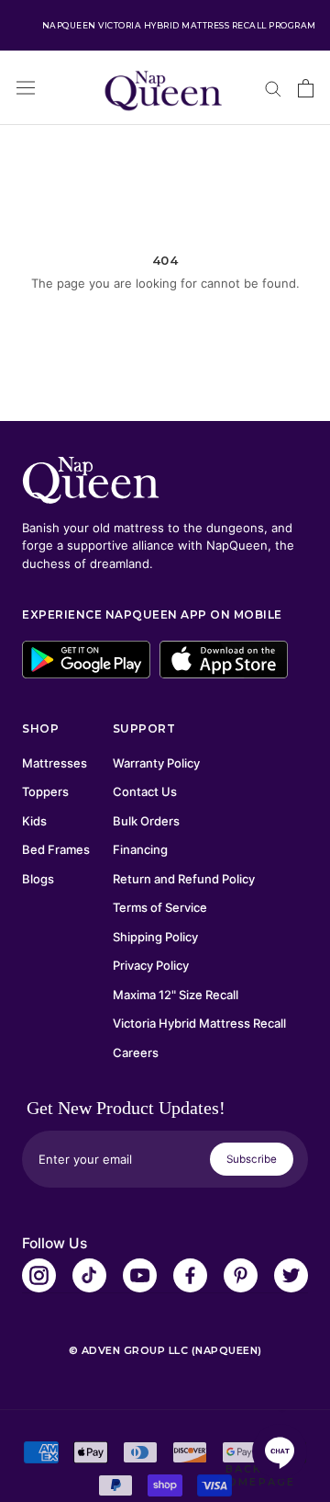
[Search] (273, 88)
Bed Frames (56, 849)
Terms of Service (160, 907)
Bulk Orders (146, 821)
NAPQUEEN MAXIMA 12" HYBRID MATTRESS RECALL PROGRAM (179, 25)
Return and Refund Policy (184, 878)
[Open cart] (306, 88)
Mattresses (54, 763)
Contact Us (145, 791)
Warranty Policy (156, 763)
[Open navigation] (25, 88)
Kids (34, 821)
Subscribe (251, 1159)
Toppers (45, 791)
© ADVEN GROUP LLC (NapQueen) (165, 1350)
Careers (136, 1052)
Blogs (38, 878)
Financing (140, 849)
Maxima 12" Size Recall (175, 994)
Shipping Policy (155, 936)
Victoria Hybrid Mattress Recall (199, 1023)
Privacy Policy (151, 965)
